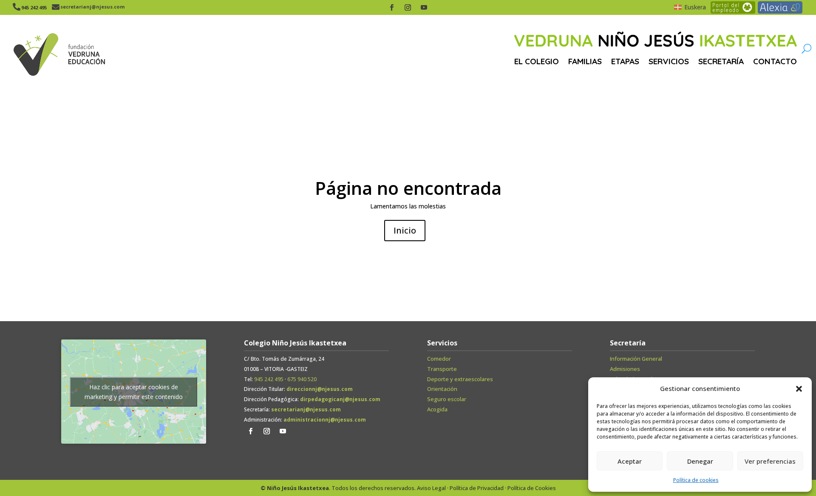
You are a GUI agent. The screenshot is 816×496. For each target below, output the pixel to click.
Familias (585, 61)
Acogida (437, 409)
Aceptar (630, 461)
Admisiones (625, 369)
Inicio (405, 230)
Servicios (669, 61)
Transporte (442, 369)
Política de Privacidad (477, 488)
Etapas (625, 61)
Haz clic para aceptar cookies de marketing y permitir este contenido (134, 392)
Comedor (439, 358)
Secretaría (721, 61)
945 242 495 (268, 379)
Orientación (442, 389)
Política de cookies (696, 480)
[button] (799, 389)
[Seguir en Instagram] (408, 7)
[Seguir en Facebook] (391, 7)
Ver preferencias (770, 461)
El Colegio (536, 61)
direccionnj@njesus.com (319, 389)
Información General (636, 358)
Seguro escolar (446, 399)
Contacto (775, 61)
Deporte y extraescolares (460, 379)
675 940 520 (302, 379)
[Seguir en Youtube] (424, 7)
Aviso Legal (431, 488)
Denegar (700, 461)
